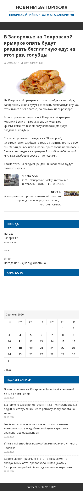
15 (62, 341)
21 (51, 348)
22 (62, 348)
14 (51, 341)
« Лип (7, 370)
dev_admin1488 (33, 62)
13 (41, 341)
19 (30, 348)
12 (30, 341)
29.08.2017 (13, 62)
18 (20, 348)
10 (9, 341)
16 (73, 341)
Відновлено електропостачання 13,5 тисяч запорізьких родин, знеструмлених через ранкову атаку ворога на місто (40, 409)
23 (73, 348)
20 (41, 348)
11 (20, 341)
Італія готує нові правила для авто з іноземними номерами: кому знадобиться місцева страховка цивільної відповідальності (36, 428)
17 (9, 348)
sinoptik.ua (39, 263)
